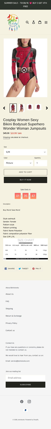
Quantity (37, 158)
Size (5, 147)
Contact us (10, 330)
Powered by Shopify (31, 420)
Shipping (6, 137)
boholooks (21, 420)
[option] (13, 108)
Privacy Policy (11, 323)
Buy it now (25, 180)
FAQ (7, 301)
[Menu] (46, 22)
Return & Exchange (14, 316)
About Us (9, 294)
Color (5, 158)
